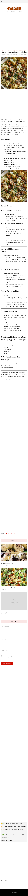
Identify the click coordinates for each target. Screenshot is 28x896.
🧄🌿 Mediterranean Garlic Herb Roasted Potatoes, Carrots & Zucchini (14, 836)
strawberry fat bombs (6, 840)
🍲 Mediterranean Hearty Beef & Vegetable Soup (13, 826)
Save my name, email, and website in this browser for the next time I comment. (13, 657)
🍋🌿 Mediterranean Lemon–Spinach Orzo (11, 823)
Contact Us (4, 878)
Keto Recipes (11, 50)
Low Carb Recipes (21, 50)
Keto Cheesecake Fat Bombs (7, 563)
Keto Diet (4, 50)
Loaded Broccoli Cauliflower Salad (8, 587)
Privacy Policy (4, 880)
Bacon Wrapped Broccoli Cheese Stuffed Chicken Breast (13, 612)
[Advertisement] (14, 35)
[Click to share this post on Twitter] (8, 533)
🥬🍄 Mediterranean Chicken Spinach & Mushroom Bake (13, 831)
